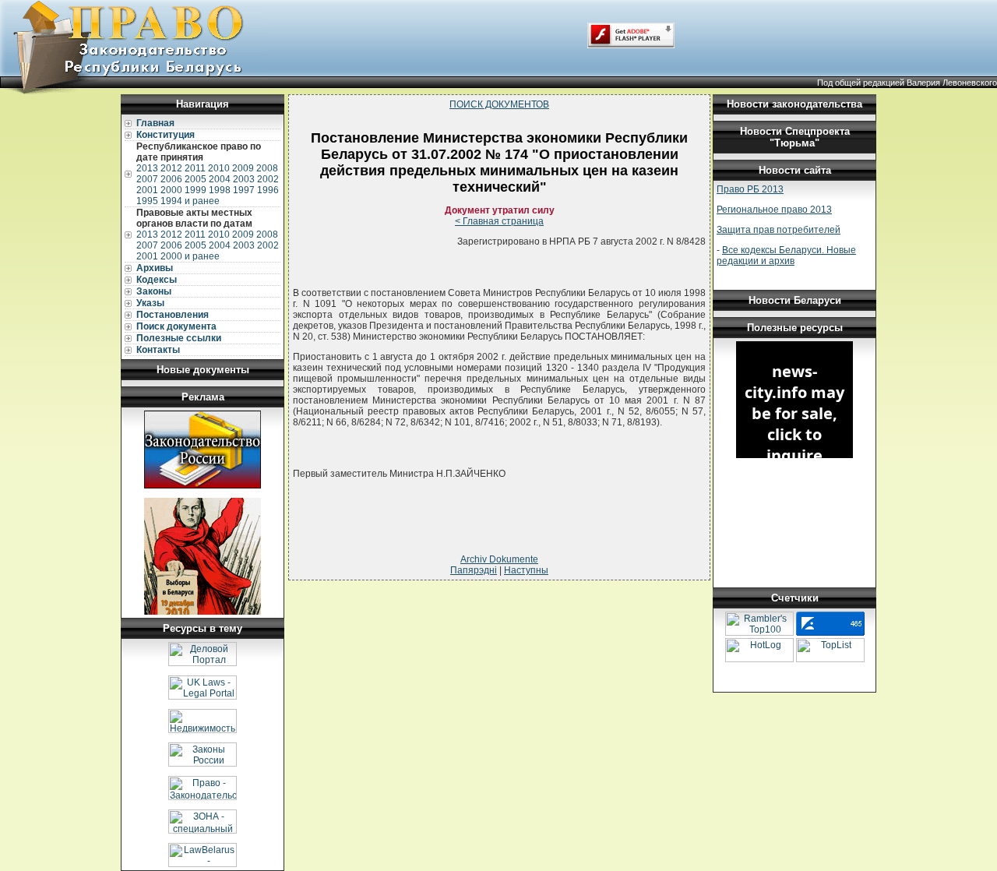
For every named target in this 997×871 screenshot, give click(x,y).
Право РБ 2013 (750, 189)
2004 (220, 179)
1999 (195, 190)
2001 (147, 190)
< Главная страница (499, 221)
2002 (268, 179)
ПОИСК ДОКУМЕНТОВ (499, 104)
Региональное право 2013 (774, 209)
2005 (195, 179)
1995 (147, 201)
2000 (171, 190)
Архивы (154, 268)
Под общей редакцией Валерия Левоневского (907, 82)
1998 (220, 190)
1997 (244, 190)
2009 (243, 168)
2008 (267, 168)
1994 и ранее (190, 201)
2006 (171, 179)
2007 (147, 179)
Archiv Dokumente (499, 559)
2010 (219, 168)
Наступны (526, 570)
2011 (195, 168)
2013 (147, 168)
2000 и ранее (190, 256)
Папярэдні (473, 570)
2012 (171, 168)
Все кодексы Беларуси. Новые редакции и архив (786, 255)
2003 (244, 179)
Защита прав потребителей (778, 229)
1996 (268, 190)
